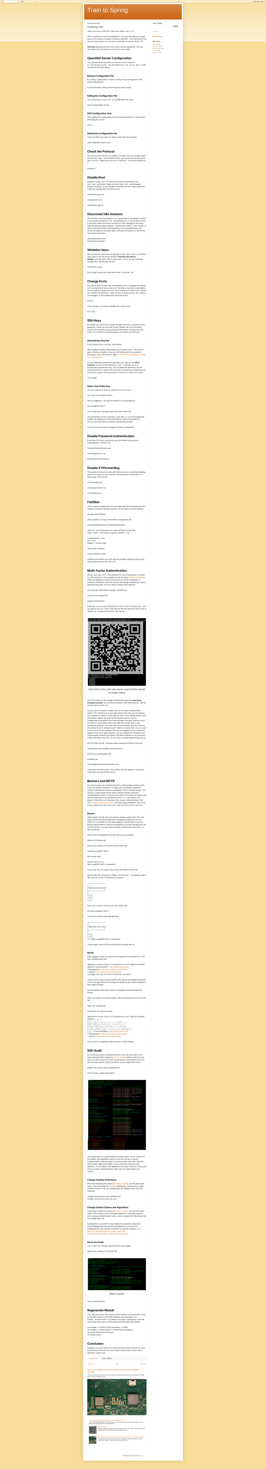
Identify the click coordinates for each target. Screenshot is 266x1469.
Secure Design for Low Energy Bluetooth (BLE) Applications (106, 1420)
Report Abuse (157, 36)
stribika (118, 1184)
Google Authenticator (137, 577)
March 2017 (156, 52)
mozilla (125, 1184)
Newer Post (91, 1364)
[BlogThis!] (105, 1358)
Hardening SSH (101, 1427)
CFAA (124, 798)
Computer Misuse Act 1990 (102, 803)
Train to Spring (107, 10)
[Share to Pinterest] (111, 1358)
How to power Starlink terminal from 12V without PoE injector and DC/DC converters (121, 1437)
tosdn (131, 31)
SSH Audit (118, 1057)
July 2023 (155, 44)
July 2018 (155, 50)
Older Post (143, 1364)
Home (117, 1364)
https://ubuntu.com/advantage (108, 972)
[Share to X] (107, 1358)
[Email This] (103, 1358)
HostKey (112, 1186)
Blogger (140, 1455)
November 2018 (157, 48)
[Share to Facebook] (109, 1358)
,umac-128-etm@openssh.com (115, 1234)
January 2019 (157, 46)
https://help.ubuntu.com (118, 967)
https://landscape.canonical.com (114, 969)
